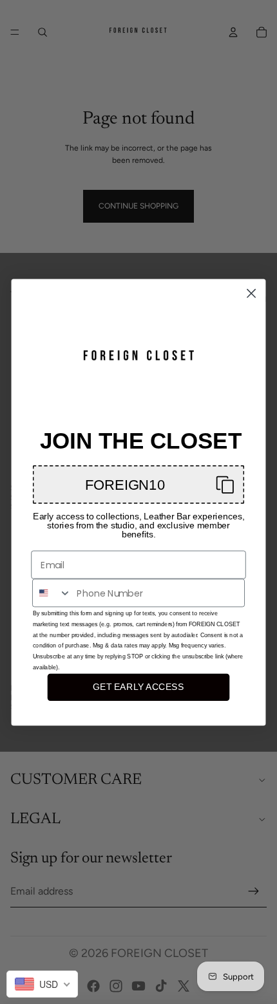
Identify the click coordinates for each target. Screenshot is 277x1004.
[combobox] (52, 592)
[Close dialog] (252, 293)
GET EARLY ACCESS (138, 687)
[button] (138, 484)
